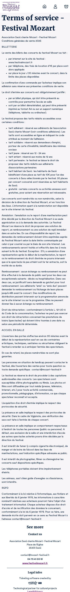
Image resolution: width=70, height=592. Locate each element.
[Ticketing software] (35, 583)
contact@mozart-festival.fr (35, 555)
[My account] (55, 6)
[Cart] (66, 6)
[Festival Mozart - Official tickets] (44, 6)
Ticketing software (29, 578)
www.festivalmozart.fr (35, 563)
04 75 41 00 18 (35, 559)
